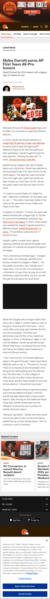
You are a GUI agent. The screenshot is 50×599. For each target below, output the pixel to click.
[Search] (41, 26)
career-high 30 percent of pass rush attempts (24, 143)
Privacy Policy (32, 573)
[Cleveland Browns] (25, 532)
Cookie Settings (25, 578)
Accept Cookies (25, 594)
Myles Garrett (30, 128)
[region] (25, 568)
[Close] (47, 540)
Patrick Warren (18, 87)
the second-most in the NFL (22, 159)
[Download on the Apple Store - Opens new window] (15, 520)
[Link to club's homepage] (5, 25)
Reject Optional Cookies (25, 586)
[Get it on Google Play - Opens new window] (33, 521)
